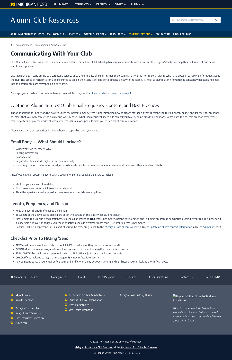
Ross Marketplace (79, 304)
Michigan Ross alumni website (121, 226)
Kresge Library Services (28, 312)
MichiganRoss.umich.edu (28, 308)
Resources (131, 276)
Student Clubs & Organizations (86, 299)
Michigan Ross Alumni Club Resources (94, 347)
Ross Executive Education (29, 317)
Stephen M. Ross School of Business (138, 347)
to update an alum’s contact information (169, 226)
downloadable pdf (121, 93)
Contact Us (163, 34)
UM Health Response (81, 309)
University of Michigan (130, 341)
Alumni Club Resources (29, 34)
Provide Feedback (24, 299)
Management (58, 276)
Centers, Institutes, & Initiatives (87, 294)
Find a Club (180, 34)
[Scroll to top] (224, 349)
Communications (158, 276)
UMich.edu (21, 322)
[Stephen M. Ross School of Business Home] (197, 298)
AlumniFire (209, 226)
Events (82, 276)
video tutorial (98, 93)
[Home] (12, 44)
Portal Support (106, 276)
